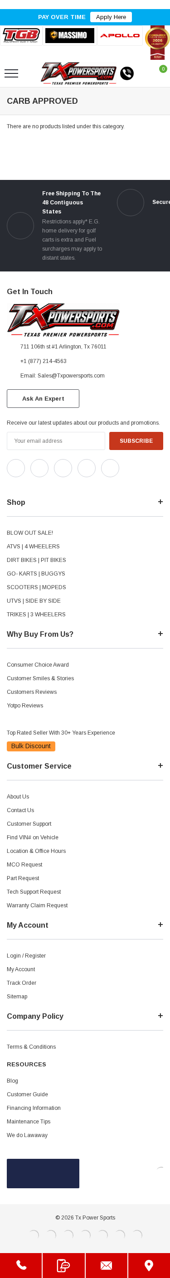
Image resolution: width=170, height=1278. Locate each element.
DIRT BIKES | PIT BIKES (36, 560)
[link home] (78, 73)
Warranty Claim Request (37, 905)
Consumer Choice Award (38, 665)
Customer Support (29, 824)
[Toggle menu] (11, 73)
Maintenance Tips (28, 1121)
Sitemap (17, 996)
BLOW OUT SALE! (30, 533)
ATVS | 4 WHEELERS (33, 546)
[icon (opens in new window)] (16, 468)
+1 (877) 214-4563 (43, 361)
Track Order (21, 983)
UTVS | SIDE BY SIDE (34, 601)
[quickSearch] (32, 73)
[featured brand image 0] (21, 35)
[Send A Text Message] (63, 1265)
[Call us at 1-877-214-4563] (127, 73)
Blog (12, 1081)
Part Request (23, 878)
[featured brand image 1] (70, 35)
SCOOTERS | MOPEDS (36, 587)
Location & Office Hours (36, 851)
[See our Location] (149, 1265)
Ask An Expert (43, 398)
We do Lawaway (27, 1135)
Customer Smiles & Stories (40, 678)
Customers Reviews (32, 692)
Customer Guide (27, 1094)
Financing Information (34, 1108)
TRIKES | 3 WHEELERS (36, 614)
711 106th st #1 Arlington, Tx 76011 (63, 347)
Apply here (111, 17)
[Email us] (106, 1265)
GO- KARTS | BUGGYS (36, 574)
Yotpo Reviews (25, 705)
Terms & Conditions (31, 1047)
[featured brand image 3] (120, 35)
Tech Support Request (34, 892)
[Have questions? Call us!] (21, 1265)
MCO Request (24, 865)
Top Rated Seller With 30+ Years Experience (61, 733)
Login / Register (26, 956)
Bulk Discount (31, 746)
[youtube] (32, 484)
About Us (18, 797)
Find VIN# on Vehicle (32, 837)
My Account (21, 969)
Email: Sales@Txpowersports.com (62, 376)
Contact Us (20, 810)
